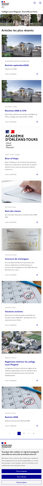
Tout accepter (21, 471)
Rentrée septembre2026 (17, 65)
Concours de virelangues (17, 258)
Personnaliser (21, 482)
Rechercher (35, 3)
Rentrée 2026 (11, 417)
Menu (40, 3)
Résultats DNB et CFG (15, 110)
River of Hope (11, 158)
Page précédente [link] (14, 433)
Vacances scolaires (14, 311)
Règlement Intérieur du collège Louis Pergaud (20, 363)
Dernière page (33, 433)
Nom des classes (13, 211)
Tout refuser (21, 477)
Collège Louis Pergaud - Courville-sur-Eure (19, 11)
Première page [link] (9, 433)
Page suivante (28, 433)
